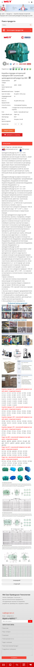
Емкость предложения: (5, 101)
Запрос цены (8, 131)
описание (6, 143)
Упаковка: (4, 107)
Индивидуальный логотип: (6, 97)
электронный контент (12, 149)
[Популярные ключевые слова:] (30, 25)
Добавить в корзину (13, 135)
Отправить (14, 657)
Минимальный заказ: (7, 91)
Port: (3, 112)
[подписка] (30, 621)
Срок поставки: (6, 94)
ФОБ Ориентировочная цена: (7, 87)
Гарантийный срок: (7, 114)
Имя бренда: (5, 117)
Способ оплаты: (6, 105)
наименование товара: (6, 81)
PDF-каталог (25, 149)
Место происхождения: (6, 120)
